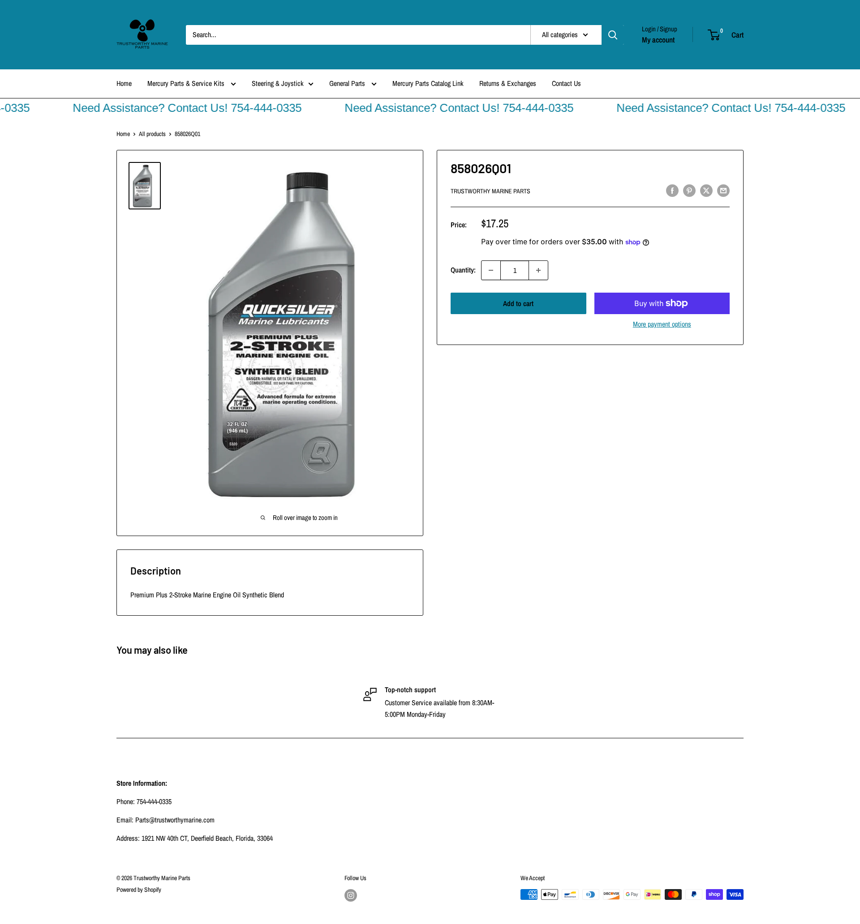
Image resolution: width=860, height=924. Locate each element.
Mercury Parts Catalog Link (428, 83)
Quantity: (463, 270)
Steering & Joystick (278, 83)
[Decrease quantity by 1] (491, 270)
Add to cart (518, 303)
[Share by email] (723, 190)
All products (152, 134)
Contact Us (566, 83)
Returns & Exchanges (507, 83)
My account (658, 39)
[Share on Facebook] (672, 190)
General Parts (348, 83)
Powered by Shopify (138, 890)
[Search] (613, 35)
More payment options (662, 324)
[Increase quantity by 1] (538, 270)
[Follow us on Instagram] (350, 895)
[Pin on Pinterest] (689, 190)
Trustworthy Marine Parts (490, 191)
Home (124, 83)
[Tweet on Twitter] (706, 190)
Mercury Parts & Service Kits (186, 83)
